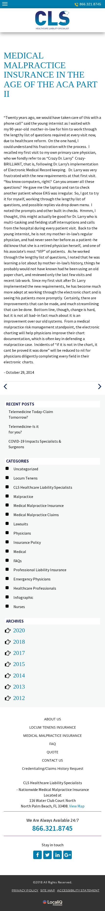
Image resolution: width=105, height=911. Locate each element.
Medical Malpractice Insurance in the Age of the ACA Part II (50, 75)
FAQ (52, 743)
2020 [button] (19, 630)
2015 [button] (19, 664)
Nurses (19, 606)
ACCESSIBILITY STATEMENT (78, 890)
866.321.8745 (90, 4)
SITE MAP (47, 890)
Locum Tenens (25, 478)
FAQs (17, 560)
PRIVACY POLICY (25, 890)
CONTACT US (52, 760)
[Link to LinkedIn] (57, 855)
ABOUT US (52, 719)
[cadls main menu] (4, 3)
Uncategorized (25, 468)
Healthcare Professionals (34, 588)
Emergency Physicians (32, 579)
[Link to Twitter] (47, 855)
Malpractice (23, 496)
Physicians (22, 533)
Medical (19, 551)
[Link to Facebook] (37, 855)
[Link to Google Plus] (67, 855)
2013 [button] (19, 686)
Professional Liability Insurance (39, 569)
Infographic (23, 597)
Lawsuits (20, 523)
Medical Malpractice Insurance (38, 505)
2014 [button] (19, 675)
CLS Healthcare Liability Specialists (42, 487)
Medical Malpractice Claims (36, 514)
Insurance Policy (27, 542)
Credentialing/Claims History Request (52, 768)
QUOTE (52, 752)
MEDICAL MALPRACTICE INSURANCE (52, 735)
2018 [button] (19, 642)
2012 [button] (19, 698)
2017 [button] (19, 653)
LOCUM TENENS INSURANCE (52, 727)
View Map (76, 806)
